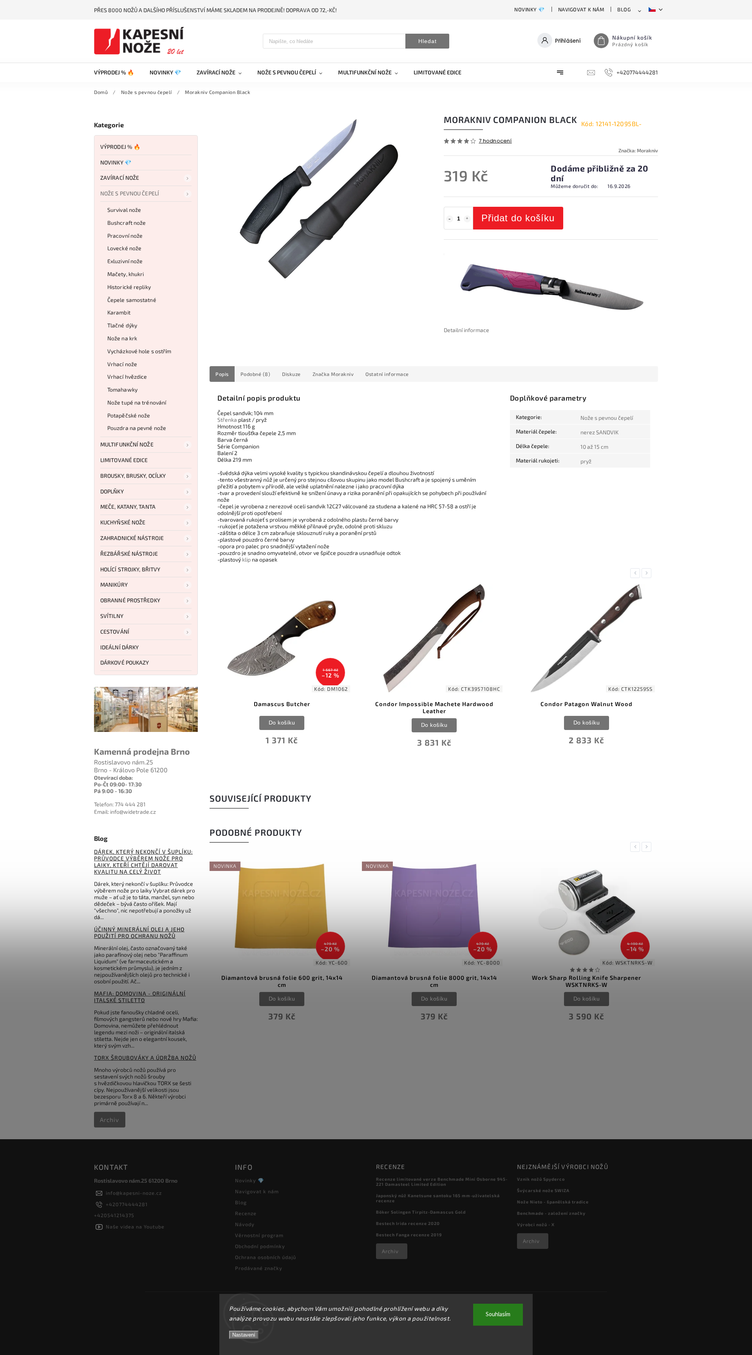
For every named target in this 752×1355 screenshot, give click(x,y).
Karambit (118, 312)
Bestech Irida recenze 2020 (408, 1223)
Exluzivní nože (125, 261)
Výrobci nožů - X (536, 1224)
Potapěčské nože (128, 415)
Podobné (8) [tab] (255, 374)
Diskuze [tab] (291, 374)
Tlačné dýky (122, 325)
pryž (585, 461)
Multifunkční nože (127, 444)
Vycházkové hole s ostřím (139, 351)
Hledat (427, 41)
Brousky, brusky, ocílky (133, 475)
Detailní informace (466, 330)
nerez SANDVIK (599, 432)
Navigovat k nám (581, 9)
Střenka (227, 419)
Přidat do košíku (518, 218)
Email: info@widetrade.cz (125, 811)
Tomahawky (122, 389)
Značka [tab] (333, 374)
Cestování (114, 631)
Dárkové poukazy (124, 662)
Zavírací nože (119, 177)
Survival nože (124, 209)
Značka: (638, 150)
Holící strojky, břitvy (130, 569)
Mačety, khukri (125, 274)
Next (647, 573)
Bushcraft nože (126, 222)
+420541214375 (114, 1215)
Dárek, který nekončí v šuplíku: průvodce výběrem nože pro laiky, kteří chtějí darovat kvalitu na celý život (143, 861)
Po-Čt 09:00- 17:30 (118, 784)
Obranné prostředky (130, 600)
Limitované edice (124, 460)
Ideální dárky (119, 647)
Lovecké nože (124, 248)
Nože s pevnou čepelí (129, 193)
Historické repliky (129, 287)
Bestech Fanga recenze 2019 (409, 1234)
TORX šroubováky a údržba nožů (145, 1057)
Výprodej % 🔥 (120, 146)
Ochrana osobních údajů (265, 1257)
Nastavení (243, 1335)
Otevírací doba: (113, 777)
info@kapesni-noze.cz (134, 1193)
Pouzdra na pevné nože (136, 428)
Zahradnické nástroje (132, 538)
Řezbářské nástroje (129, 553)
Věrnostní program (259, 1235)
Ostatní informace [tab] (387, 374)
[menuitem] (118, 72)
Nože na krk (122, 338)
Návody (245, 1224)
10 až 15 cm (594, 446)
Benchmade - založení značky (551, 1213)
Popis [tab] (222, 374)
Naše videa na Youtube (135, 1226)
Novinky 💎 (529, 9)
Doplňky (112, 491)
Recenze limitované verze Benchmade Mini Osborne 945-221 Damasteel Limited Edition (442, 1181)
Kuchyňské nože (122, 522)
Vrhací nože (122, 364)
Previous (636, 573)
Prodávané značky (258, 1268)
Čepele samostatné (131, 299)
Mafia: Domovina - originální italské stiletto (140, 996)
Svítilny (111, 615)
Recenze (246, 1213)
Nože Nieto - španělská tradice (553, 1201)
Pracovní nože (125, 235)
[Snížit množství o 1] (449, 218)
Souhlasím (498, 1314)
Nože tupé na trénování (136, 402)
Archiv (109, 1119)
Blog (624, 9)
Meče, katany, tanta (127, 506)
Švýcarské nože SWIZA (543, 1190)
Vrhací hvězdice (127, 376)
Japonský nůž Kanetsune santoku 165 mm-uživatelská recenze (438, 1198)
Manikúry (114, 584)
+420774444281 (127, 1204)
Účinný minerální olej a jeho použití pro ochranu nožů (139, 932)
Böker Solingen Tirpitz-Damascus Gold (421, 1211)
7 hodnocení (495, 141)
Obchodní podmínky (260, 1246)
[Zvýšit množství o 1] (467, 218)
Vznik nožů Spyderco (541, 1179)
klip (246, 559)
